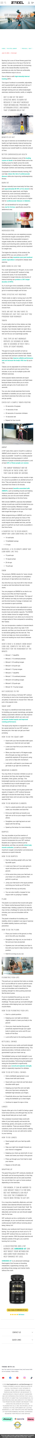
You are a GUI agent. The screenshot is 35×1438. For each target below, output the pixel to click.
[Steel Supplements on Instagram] (24, 1378)
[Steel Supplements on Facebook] (10, 1378)
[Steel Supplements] (17, 2)
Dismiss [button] (29, 1437)
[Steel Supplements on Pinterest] (17, 1378)
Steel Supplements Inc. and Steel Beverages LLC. (20, 1384)
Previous (24, 48)
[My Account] (29, 3)
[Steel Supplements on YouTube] (3, 1378)
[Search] (5, 3)
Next (30, 48)
